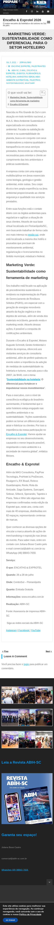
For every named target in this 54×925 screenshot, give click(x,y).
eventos (21, 73)
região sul (33, 234)
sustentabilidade (15, 83)
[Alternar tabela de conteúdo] (41, 93)
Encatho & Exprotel (19, 104)
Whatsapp (30, 83)
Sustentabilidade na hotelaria (23, 379)
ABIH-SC (15, 70)
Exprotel (26, 66)
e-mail (23, 70)
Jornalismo (25, 62)
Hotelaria (11, 77)
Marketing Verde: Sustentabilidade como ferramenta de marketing (26, 99)
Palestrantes (39, 66)
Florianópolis (33, 73)
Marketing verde (26, 77)
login (26, 664)
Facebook (24, 630)
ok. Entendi (10, 920)
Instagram (11, 630)
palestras (35, 80)
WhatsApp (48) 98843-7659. (15, 870)
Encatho (15, 66)
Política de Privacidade (30, 914)
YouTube (35, 630)
